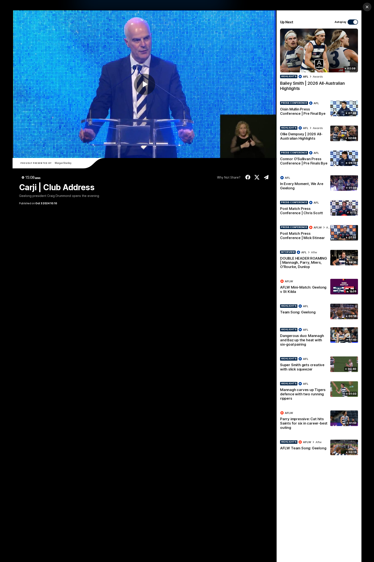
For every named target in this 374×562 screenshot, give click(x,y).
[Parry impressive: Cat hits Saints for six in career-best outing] (319, 421)
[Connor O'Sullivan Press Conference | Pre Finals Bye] (319, 159)
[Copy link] (266, 177)
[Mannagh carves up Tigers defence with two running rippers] (319, 392)
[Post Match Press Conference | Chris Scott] (319, 209)
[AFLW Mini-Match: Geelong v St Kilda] (319, 287)
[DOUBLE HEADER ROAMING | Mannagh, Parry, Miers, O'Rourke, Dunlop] (319, 260)
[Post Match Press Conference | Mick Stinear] (319, 233)
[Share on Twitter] (257, 177)
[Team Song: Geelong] (319, 311)
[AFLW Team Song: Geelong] (319, 447)
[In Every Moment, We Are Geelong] (319, 184)
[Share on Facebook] (247, 177)
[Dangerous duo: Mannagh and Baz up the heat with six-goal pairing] (319, 338)
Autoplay (340, 22)
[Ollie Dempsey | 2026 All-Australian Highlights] (319, 134)
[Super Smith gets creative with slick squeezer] (319, 365)
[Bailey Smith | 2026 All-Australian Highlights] (319, 62)
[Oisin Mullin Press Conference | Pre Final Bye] (319, 109)
